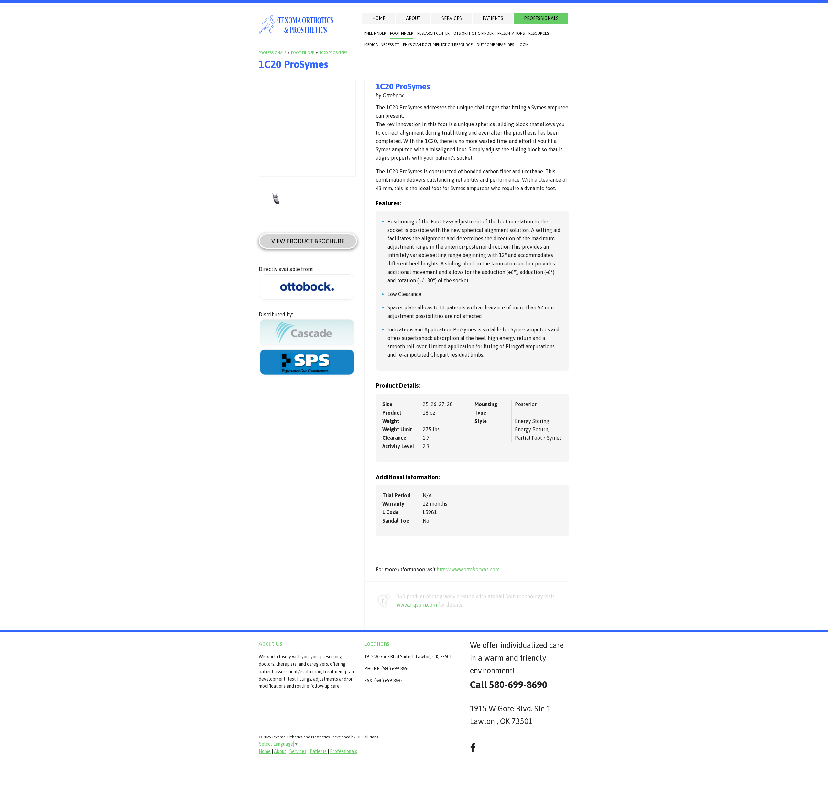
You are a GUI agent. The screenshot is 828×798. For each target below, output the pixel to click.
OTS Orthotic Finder (473, 33)
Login (523, 44)
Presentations (511, 33)
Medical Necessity (381, 44)
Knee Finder (375, 33)
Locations (376, 643)
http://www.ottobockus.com (468, 569)
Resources (538, 33)
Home (378, 18)
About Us (270, 643)
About (413, 18)
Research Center (433, 33)
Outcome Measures (495, 44)
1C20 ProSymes (333, 52)
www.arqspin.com (417, 605)
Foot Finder (401, 33)
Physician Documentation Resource (438, 44)
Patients (493, 18)
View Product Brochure (307, 241)
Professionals (541, 18)
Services (451, 18)
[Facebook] (472, 747)
